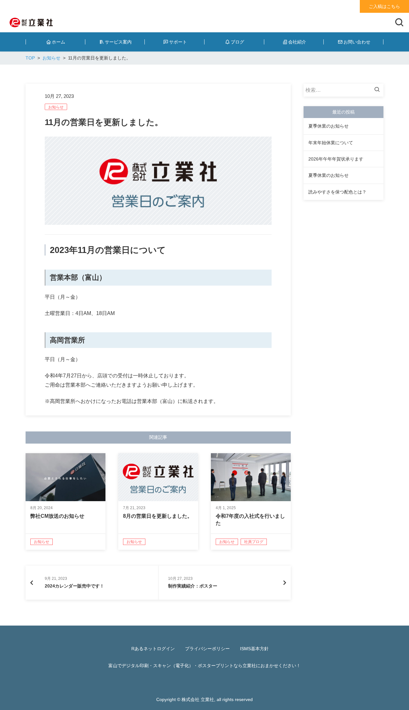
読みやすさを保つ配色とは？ (337, 191)
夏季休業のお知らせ (328, 126)
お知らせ (56, 107)
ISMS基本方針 (254, 648)
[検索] (378, 90)
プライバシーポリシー (207, 648)
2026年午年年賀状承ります (335, 159)
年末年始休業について (330, 142)
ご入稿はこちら (384, 6)
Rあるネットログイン (153, 648)
